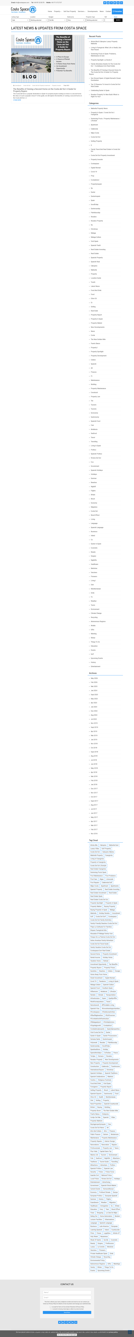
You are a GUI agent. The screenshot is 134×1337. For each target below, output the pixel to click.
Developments (93, 11)
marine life (94, 1155)
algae (102, 879)
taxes (116, 1148)
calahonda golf (107, 882)
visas (92, 1213)
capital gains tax (105, 1151)
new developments (97, 327)
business (94, 531)
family (92, 1267)
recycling (94, 617)
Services (81, 11)
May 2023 (94, 699)
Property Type (90, 17)
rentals (93, 995)
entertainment (95, 666)
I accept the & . (68, 1307)
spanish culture (108, 985)
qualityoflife (112, 998)
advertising (106, 1182)
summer (94, 478)
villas (113, 1117)
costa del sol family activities (101, 920)
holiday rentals (104, 913)
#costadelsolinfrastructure (99, 1019)
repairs (114, 1145)
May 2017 (94, 817)
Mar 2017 (94, 825)
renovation (105, 1145)
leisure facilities (96, 1219)
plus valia (93, 1151)
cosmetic (94, 548)
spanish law (108, 1168)
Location (32, 17)
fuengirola (108, 855)
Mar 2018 (94, 776)
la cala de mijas (111, 1213)
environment (95, 609)
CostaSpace (18, 85)
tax (92, 401)
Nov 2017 (94, 793)
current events (95, 1189)
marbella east (113, 845)
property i (94, 348)
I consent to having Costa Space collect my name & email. (68, 1309)
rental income (95, 957)
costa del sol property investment (41, 85)
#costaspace (95, 1012)
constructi (94, 392)
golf (92, 654)
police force (109, 1172)
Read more (17, 100)
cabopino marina (108, 852)
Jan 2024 (94, 690)
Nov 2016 (94, 834)
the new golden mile (98, 339)
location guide (96, 278)
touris (93, 605)
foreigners (94, 1087)
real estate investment (98, 893)
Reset (115, 17)
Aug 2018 (94, 756)
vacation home (95, 961)
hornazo (101, 1056)
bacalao (102, 1042)
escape (117, 971)
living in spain (96, 446)
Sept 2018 (94, 752)
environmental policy (97, 1260)
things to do (95, 642)
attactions (116, 1158)
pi (91, 376)
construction (94, 1066)
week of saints (95, 1240)
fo (92, 597)
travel (93, 437)
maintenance (95, 380)
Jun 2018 (94, 764)
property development (98, 356)
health (101, 1097)
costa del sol (26, 85)
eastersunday (95, 209)
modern (117, 1216)
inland (93, 536)
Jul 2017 (94, 809)
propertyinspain (96, 184)
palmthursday (95, 213)
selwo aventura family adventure (101, 940)
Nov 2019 (94, 723)
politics (93, 450)
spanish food (95, 421)
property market (96, 323)
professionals (95, 1148)
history (93, 662)
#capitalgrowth (95, 1025)
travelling (94, 442)
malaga (93, 233)
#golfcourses (110, 1015)
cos (92, 462)
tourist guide (104, 1162)
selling (93, 307)
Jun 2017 (94, 813)
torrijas (92, 1056)
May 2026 (94, 678)
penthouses (109, 1243)
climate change (96, 613)
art (92, 368)
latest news (95, 286)
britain (93, 495)
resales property (97, 221)
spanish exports (96, 1094)
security (93, 1172)
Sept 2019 (94, 727)
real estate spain (96, 896)
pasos (115, 1053)
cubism (105, 1134)
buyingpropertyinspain (98, 1124)
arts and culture (95, 1131)
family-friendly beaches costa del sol (103, 923)
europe (115, 1192)
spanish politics (96, 454)
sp (92, 188)
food (92, 294)
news (93, 331)
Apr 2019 (94, 731)
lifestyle (113, 991)
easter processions (110, 1036)
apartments (115, 886)
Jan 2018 (94, 784)
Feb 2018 (94, 780)
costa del (94, 511)
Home (50, 11)
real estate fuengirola (98, 869)
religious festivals (104, 1080)
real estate (95, 253)
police (100, 1172)
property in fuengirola (98, 862)
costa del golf (101, 916)
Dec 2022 (94, 711)
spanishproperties (113, 1029)
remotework (94, 1005)
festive (93, 1080)
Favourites (118, 11)
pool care (93, 879)
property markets (96, 1121)
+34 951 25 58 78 (39, 2)
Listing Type (15, 17)
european (114, 1226)
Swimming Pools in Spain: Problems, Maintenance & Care (103, 55)
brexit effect (95, 515)
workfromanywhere (97, 1002)
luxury (92, 1247)
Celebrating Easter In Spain (100, 90)
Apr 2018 (94, 772)
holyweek (93, 1042)
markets (110, 1077)
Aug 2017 (94, 805)
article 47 (116, 1233)
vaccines (94, 572)
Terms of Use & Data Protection (66, 1307)
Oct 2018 (94, 748)
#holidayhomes (108, 1022)
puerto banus (95, 343)
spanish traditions (111, 1073)
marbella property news (99, 108)
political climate (104, 1192)
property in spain (97, 319)
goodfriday (94, 204)
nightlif (93, 486)
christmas (94, 229)
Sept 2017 (94, 801)
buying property (109, 906)
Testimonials (69, 1332)
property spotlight (97, 352)
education (94, 646)
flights (93, 491)
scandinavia (94, 1202)
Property (57, 11)
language (94, 523)
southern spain (107, 988)
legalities (107, 1233)
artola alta (93, 845)
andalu (93, 625)
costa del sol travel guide (99, 944)
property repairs (96, 1141)
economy (94, 503)
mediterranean (96, 589)
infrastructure (95, 998)
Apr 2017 (94, 821)
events (93, 650)
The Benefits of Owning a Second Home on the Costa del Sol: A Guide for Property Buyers (44, 90)
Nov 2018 (94, 744)
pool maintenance (96, 876)
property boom (95, 1111)
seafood (94, 433)
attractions (94, 1165)
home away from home (98, 974)
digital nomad (96, 168)
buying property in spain (98, 910)
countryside (115, 1230)
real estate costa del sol (99, 899)
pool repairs (94, 882)
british (92, 1107)
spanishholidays (96, 1053)
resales (94, 217)
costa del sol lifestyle (98, 866)
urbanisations (109, 1219)
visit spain (94, 241)
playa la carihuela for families (101, 927)
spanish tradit (96, 245)
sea (109, 1124)
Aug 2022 (94, 715)
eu (112, 1206)
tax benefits (113, 964)
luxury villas (94, 849)
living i (93, 580)
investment (116, 913)
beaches (94, 482)
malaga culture (96, 237)
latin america (104, 1226)
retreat (105, 961)
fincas (99, 1233)
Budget (51, 17)
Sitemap (86, 1332)
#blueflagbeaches (96, 1015)
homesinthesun (108, 1189)
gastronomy (95, 417)
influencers (94, 991)
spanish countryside (111, 1104)
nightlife (94, 560)
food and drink (96, 290)
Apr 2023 (94, 703)
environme (94, 413)
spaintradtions (95, 1049)
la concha (100, 1247)
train (107, 1209)
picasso (94, 372)
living (93, 519)
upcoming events (97, 658)
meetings (116, 1264)
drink (92, 593)
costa (93, 335)
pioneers (94, 576)
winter (93, 638)
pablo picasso (95, 1134)
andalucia (94, 429)
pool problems (110, 876)
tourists (93, 409)
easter (93, 192)
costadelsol (95, 180)
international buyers (97, 1070)
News (102, 11)
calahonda (94, 129)
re (92, 225)
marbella (94, 270)
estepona (105, 1114)
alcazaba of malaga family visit (101, 934)
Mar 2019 (94, 735)
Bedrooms (70, 17)
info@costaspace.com (22, 2)
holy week (94, 1236)
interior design (110, 1141)
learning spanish (96, 1230)
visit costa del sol (96, 1032)
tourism (93, 405)
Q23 (98, 1332)
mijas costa (95, 133)
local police (94, 1179)
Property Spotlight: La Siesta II (101, 60)
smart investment (96, 978)
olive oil (94, 298)
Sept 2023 (94, 695)
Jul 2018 (94, 760)
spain (93, 200)
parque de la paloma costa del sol (102, 937)
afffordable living (108, 1005)
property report (96, 315)
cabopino (94, 266)
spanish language (97, 527)
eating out (93, 1216)
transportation (111, 995)
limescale (109, 879)
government (95, 466)
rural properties (96, 1104)
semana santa (95, 1039)
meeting (94, 634)
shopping (100, 1213)
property (94, 274)
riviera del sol (96, 458)
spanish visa (94, 1008)
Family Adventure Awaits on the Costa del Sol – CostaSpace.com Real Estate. (105, 65)
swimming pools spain (98, 872)
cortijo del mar (95, 1117)
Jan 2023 (94, 707)
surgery (93, 556)
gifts (92, 630)
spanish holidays (97, 470)
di (91, 303)
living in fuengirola (97, 859)
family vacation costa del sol (100, 947)
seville (106, 1240)
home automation (106, 1216)
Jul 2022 (94, 719)
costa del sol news (97, 1128)
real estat (94, 311)
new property (95, 1063)
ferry (101, 1209)
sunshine (93, 971)
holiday (105, 1049)
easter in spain (96, 544)
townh (93, 282)
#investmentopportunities (111, 1008)
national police (106, 1175)
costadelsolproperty (97, 1029)
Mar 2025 (94, 686)
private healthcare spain (98, 1253)
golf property (106, 849)
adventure (103, 1165)
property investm (56, 85)
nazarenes (104, 1236)
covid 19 (94, 172)
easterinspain (95, 196)
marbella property (96, 855)
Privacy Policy (52, 1303)
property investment (110, 954)
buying (99, 1107)
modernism (115, 1134)
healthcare (94, 564)
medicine (94, 568)
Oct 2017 (94, 797)
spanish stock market (108, 1185)
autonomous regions (98, 621)
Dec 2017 (94, 789)
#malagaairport (95, 1022)
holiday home (107, 957)
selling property (96, 141)
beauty (93, 552)
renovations (94, 1145)
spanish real (95, 262)
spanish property (97, 258)
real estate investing (98, 249)
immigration (104, 1206)
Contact (108, 11)
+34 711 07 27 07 (56, 2)
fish (92, 425)
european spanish (111, 1196)
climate (100, 995)
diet (92, 585)
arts (105, 1131)
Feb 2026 (94, 682)
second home (95, 954)
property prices (109, 968)
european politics (96, 1196)
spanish (93, 364)
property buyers (96, 968)
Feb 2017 (94, 829)
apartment (94, 125)
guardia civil (94, 1175)
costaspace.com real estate (100, 951)
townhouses (115, 1066)
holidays (94, 474)
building (93, 384)
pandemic (102, 981)
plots (92, 1233)
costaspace (95, 164)
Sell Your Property (70, 11)
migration (94, 507)
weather (94, 601)
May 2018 (94, 768)
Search (118, 20)
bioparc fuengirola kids (98, 930)
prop (92, 176)
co (92, 540)
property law (95, 397)
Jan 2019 (94, 740)
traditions (93, 1162)
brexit (93, 499)
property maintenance (98, 388)
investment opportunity (98, 964)
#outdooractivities (108, 1012)
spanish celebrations (97, 1077)
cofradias (107, 1053)
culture (93, 360)
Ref (106, 17)
